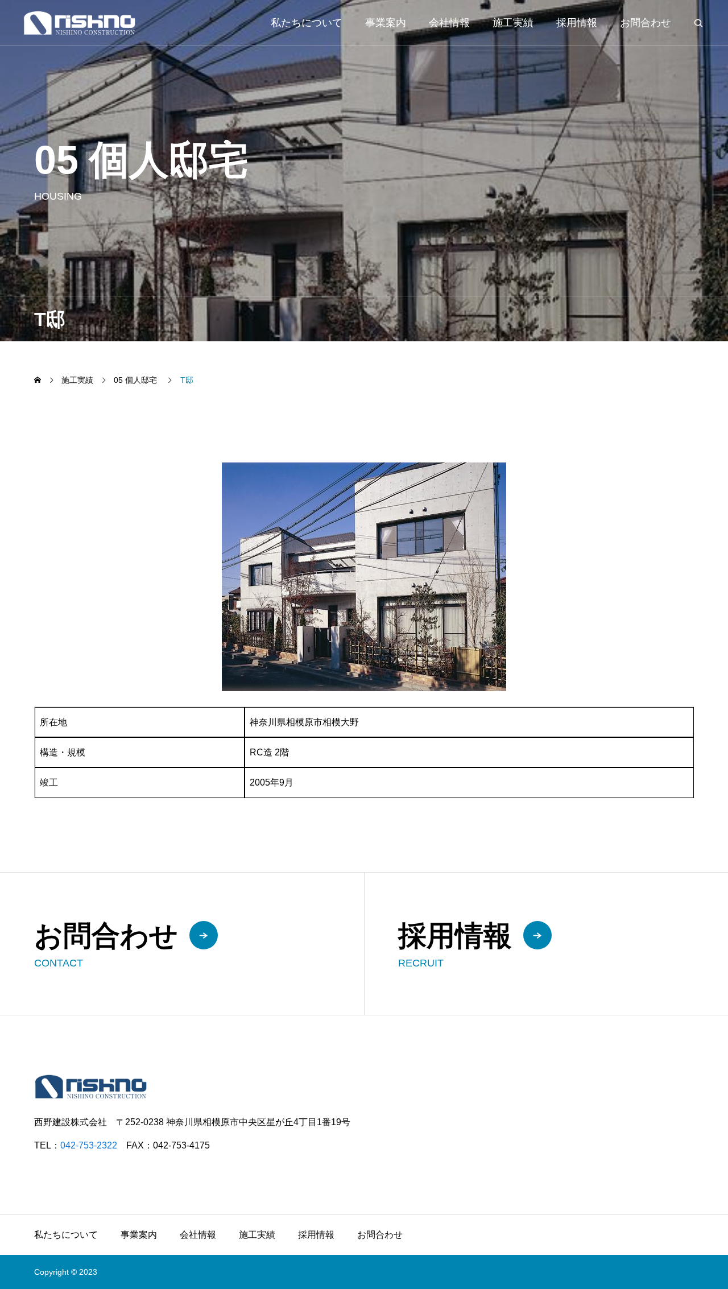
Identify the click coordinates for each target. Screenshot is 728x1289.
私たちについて (306, 22)
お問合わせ (645, 22)
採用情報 (576, 22)
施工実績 (513, 22)
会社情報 (449, 22)
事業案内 (385, 22)
